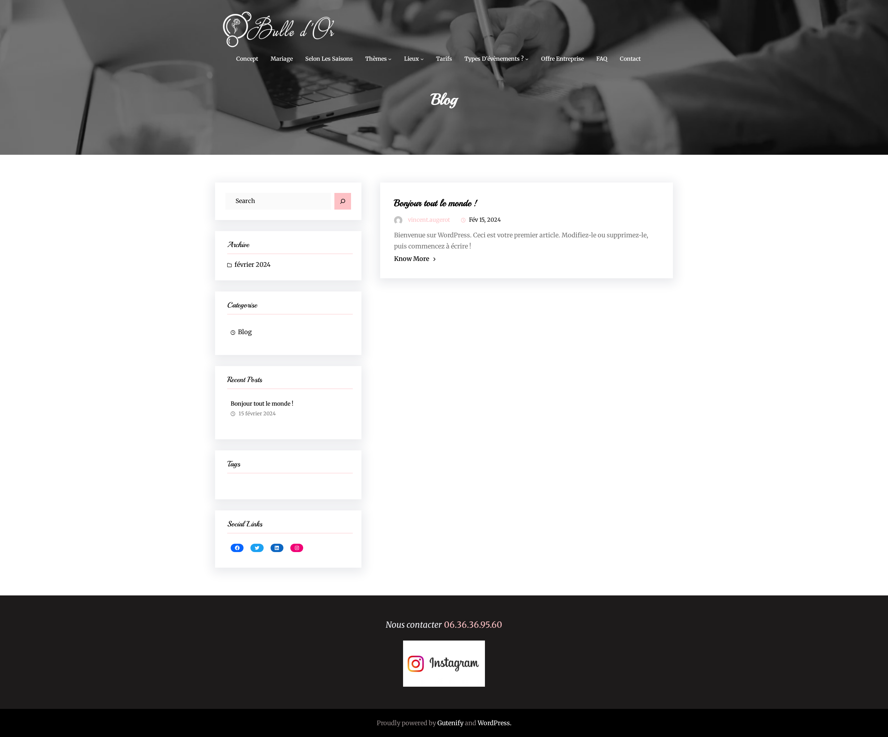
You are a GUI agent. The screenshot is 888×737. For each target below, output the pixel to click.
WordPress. (495, 723)
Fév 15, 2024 (485, 219)
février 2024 (252, 265)
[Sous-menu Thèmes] (390, 58)
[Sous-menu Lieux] (422, 58)
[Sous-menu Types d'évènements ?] (527, 58)
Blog (245, 332)
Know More (411, 259)
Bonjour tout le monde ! (262, 403)
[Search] (342, 201)
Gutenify (450, 723)
